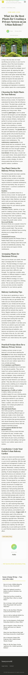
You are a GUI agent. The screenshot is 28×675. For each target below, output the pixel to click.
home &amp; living (10, 7)
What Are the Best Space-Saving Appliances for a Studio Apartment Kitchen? (13, 646)
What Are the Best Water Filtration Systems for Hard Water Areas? (13, 610)
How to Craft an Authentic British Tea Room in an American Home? (14, 616)
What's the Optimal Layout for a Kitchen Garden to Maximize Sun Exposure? (12, 591)
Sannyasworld (7, 661)
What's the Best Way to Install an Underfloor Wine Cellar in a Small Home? (13, 597)
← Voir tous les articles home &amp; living (13, 564)
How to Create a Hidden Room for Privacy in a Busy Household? (13, 585)
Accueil (3, 7)
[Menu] (24, 2)
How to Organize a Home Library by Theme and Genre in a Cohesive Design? (13, 627)
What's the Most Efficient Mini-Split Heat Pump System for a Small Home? (14, 633)
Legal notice (5, 666)
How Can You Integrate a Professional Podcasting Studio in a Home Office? (14, 621)
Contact (12, 666)
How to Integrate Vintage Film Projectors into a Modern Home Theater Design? (12, 639)
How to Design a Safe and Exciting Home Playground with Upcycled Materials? (13, 604)
